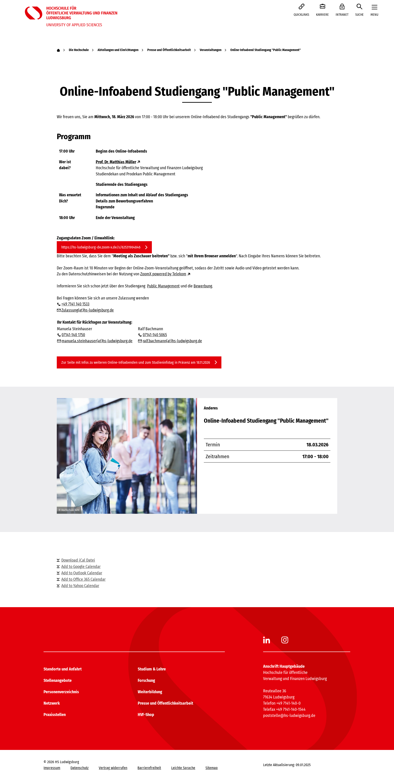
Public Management (163, 286)
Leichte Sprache (183, 768)
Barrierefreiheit (149, 768)
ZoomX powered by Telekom (163, 274)
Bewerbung (203, 286)
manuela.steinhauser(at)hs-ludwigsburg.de (97, 341)
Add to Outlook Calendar (81, 572)
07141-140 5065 (155, 334)
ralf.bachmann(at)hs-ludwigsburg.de (172, 341)
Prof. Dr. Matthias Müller (116, 162)
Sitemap (211, 768)
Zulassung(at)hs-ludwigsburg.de (87, 310)
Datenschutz (79, 768)
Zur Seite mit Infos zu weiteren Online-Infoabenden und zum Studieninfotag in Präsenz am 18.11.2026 (135, 362)
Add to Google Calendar (81, 566)
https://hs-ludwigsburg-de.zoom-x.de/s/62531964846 (100, 247)
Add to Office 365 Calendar (83, 579)
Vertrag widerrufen (113, 768)
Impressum (52, 768)
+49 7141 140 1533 (75, 304)
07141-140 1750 (73, 334)
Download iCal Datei (78, 560)
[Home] (58, 50)
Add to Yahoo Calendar (80, 585)
